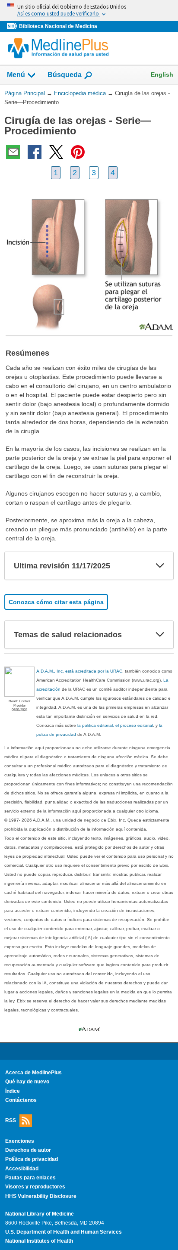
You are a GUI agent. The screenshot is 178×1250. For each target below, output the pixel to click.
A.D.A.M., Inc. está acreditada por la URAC (79, 671)
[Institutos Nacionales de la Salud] (13, 26)
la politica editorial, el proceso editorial (115, 725)
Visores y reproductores (35, 1187)
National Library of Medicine (39, 1214)
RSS (10, 1120)
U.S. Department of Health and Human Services (63, 1232)
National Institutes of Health (39, 1241)
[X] (56, 152)
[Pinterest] (77, 152)
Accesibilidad (21, 1169)
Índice (12, 1091)
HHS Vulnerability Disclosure (40, 1196)
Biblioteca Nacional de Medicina (58, 26)
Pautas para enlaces (30, 1178)
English (162, 74)
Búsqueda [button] (65, 74)
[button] (159, 565)
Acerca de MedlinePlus (33, 1073)
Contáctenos (21, 1100)
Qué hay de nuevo (27, 1082)
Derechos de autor (28, 1150)
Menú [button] (16, 74)
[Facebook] (34, 152)
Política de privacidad (31, 1159)
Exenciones (19, 1141)
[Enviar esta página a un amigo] (13, 152)
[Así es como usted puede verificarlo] (89, 10)
